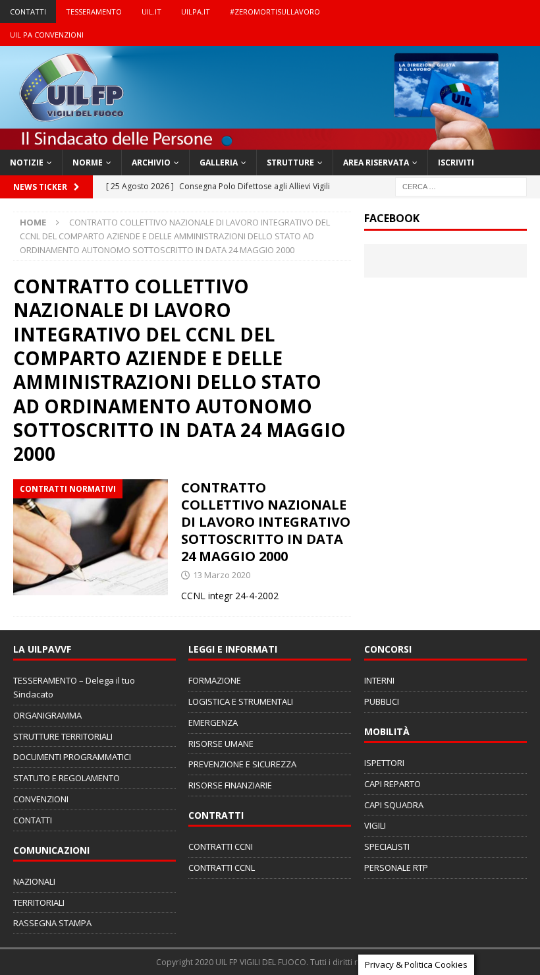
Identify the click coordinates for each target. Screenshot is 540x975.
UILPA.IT (195, 11)
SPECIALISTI (387, 846)
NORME (87, 162)
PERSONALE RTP (396, 867)
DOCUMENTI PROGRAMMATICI (72, 757)
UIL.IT (151, 11)
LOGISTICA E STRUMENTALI (240, 701)
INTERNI (379, 680)
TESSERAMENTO (94, 11)
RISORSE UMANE (221, 744)
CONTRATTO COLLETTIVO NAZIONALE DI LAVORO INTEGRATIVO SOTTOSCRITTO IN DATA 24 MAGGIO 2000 (265, 522)
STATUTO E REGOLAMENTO (66, 778)
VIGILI (375, 825)
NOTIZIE (26, 162)
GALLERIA (219, 162)
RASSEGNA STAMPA (52, 923)
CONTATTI (28, 11)
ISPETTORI (384, 763)
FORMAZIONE (214, 680)
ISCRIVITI (456, 162)
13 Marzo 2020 (221, 575)
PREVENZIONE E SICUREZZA (242, 764)
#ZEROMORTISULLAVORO (275, 11)
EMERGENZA (213, 722)
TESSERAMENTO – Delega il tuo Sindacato (74, 687)
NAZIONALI (34, 881)
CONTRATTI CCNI (220, 846)
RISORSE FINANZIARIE (230, 785)
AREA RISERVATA (376, 162)
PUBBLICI (381, 701)
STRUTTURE (290, 162)
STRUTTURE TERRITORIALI (63, 736)
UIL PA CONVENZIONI (47, 35)
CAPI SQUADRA (393, 805)
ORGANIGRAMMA (47, 715)
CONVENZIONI (40, 799)
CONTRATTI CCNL (221, 867)
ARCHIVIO (151, 162)
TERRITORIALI (39, 902)
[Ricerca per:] (461, 186)
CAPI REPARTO (392, 784)
